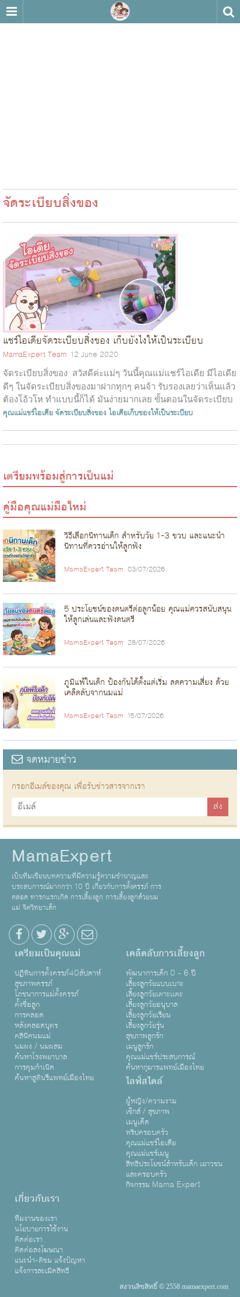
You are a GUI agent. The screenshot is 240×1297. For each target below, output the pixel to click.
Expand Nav (11, 11)
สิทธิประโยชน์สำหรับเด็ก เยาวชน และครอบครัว (174, 1169)
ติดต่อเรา (29, 1239)
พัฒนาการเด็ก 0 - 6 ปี (161, 973)
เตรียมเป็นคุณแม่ (47, 953)
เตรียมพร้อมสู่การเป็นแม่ (58, 476)
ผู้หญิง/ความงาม (151, 1101)
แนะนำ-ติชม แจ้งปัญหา (50, 1260)
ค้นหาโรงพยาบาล (41, 1057)
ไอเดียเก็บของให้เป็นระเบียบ (151, 412)
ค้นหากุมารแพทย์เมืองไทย (165, 1067)
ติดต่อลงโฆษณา (39, 1250)
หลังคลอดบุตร (36, 1025)
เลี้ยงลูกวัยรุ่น (145, 1025)
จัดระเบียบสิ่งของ (81, 412)
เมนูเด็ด (137, 1122)
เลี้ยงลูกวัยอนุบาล (152, 1004)
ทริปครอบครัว (147, 1132)
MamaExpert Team (34, 354)
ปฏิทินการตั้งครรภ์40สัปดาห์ (58, 973)
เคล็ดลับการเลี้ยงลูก (165, 953)
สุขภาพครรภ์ (33, 983)
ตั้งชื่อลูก (27, 1004)
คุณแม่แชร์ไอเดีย (28, 412)
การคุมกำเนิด (34, 1067)
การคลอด (29, 1015)
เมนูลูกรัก (139, 1046)
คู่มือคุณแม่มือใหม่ (44, 507)
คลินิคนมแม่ (33, 1036)
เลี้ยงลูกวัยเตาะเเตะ (154, 994)
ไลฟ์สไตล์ (144, 1081)
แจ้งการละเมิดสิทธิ (42, 1271)
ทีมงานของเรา (36, 1218)
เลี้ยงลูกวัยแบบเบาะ (154, 983)
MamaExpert (120, 11)
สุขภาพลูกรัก (144, 1036)
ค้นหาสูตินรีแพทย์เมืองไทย (54, 1078)
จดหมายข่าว (49, 759)
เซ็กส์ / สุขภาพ (148, 1111)
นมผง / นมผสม (38, 1046)
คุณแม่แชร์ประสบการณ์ (160, 1057)
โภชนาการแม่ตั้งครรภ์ (47, 994)
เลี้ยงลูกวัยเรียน (148, 1015)
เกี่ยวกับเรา (37, 1198)
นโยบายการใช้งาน (41, 1229)
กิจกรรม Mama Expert (163, 1185)
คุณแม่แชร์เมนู (147, 1153)
